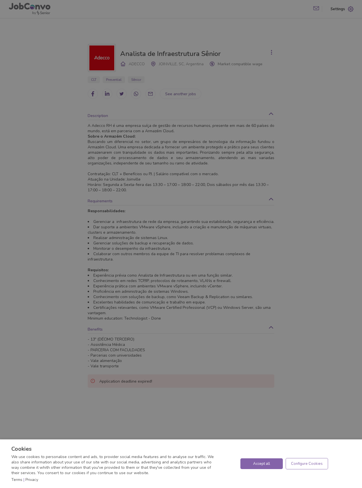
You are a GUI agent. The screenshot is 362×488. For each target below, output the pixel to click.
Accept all (261, 463)
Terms (16, 479)
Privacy (31, 479)
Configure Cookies (307, 463)
